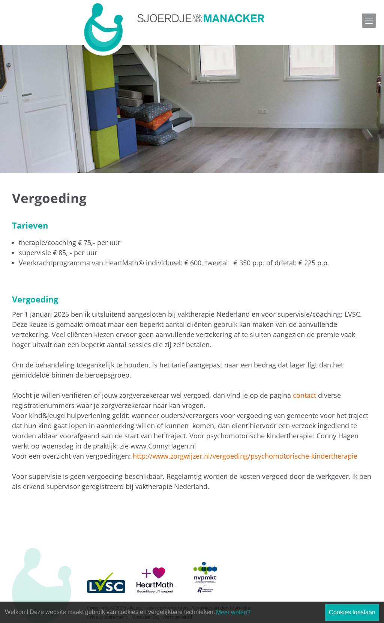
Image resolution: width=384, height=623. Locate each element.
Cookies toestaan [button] (352, 612)
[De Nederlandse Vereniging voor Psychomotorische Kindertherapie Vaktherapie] (205, 570)
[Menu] (369, 20)
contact (304, 395)
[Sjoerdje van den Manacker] (174, 28)
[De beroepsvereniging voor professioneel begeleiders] (106, 570)
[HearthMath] (155, 570)
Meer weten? (233, 612)
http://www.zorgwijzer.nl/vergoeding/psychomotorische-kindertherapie (245, 455)
